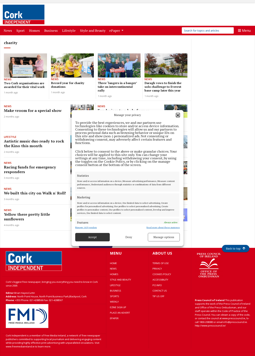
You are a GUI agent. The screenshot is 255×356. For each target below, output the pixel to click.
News (8, 30)
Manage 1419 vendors (86, 227)
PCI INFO (157, 285)
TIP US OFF (158, 296)
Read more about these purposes (163, 227)
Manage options (163, 237)
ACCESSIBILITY (160, 279)
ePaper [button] (115, 30)
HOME (113, 263)
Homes (35, 30)
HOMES (114, 274)
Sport (21, 30)
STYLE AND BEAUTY (120, 279)
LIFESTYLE (115, 285)
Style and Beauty (93, 30)
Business (51, 30)
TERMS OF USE (161, 263)
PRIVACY (157, 268)
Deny (128, 237)
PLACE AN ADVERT (120, 312)
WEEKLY (114, 301)
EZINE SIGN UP (118, 307)
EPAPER (114, 318)
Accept (92, 237)
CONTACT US (160, 290)
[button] (178, 115)
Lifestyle (69, 30)
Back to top (233, 248)
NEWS (113, 268)
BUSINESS (115, 290)
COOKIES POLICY (162, 274)
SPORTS (114, 296)
